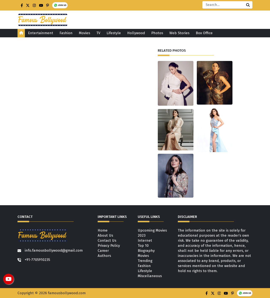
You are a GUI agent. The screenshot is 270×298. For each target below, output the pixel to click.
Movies (84, 33)
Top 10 (143, 245)
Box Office (204, 33)
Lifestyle (114, 33)
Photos (157, 33)
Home (103, 230)
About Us (105, 235)
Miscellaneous (150, 276)
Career (103, 250)
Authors (104, 256)
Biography (146, 250)
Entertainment (40, 33)
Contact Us (107, 240)
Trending (145, 261)
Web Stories (179, 33)
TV (98, 33)
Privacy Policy (109, 245)
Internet (145, 240)
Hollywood (136, 33)
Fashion (66, 33)
